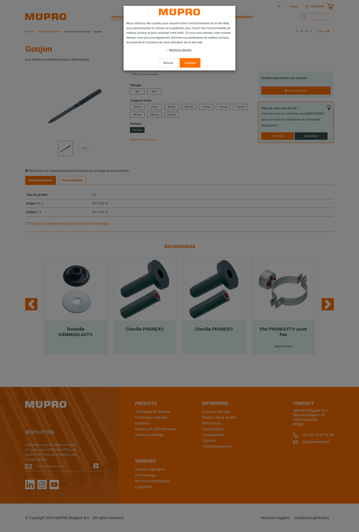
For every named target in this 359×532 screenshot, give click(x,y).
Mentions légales (180, 50)
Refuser (168, 63)
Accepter (190, 63)
